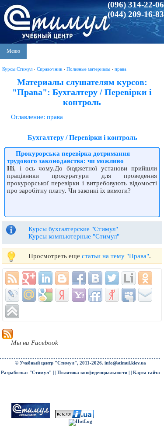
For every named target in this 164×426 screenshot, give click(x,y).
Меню (13, 51)
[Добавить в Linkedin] (45, 278)
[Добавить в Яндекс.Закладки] (62, 295)
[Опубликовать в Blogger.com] (62, 278)
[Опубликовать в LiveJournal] (12, 295)
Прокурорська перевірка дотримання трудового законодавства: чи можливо (68, 157)
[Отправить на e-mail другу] (145, 295)
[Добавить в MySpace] (129, 295)
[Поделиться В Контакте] (95, 278)
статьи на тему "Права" (115, 255)
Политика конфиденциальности (92, 372)
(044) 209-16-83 (136, 14)
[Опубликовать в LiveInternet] (129, 278)
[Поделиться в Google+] (29, 278)
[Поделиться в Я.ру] (112, 295)
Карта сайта (146, 372)
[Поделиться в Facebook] (79, 278)
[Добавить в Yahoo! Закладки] (79, 295)
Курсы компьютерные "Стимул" (73, 236)
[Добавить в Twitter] (112, 278)
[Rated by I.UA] (74, 416)
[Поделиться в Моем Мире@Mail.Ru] (29, 295)
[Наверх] (12, 311)
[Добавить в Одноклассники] (145, 278)
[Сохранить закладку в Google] (45, 295)
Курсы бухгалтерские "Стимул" (73, 228)
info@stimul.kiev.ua (125, 363)
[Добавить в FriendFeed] (95, 295)
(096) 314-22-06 (136, 4)
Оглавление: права (37, 116)
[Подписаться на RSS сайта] (12, 278)
